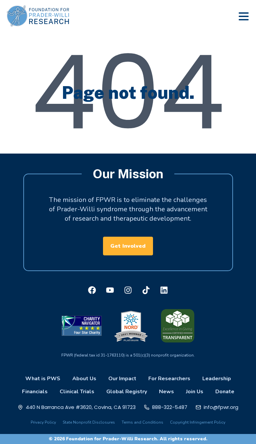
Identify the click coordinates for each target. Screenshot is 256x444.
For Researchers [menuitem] (169, 378)
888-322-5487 (169, 407)
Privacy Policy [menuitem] (43, 422)
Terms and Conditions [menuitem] (142, 422)
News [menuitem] (166, 391)
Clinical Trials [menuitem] (77, 391)
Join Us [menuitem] (194, 391)
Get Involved (128, 246)
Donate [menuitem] (224, 391)
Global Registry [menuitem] (126, 391)
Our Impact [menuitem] (122, 378)
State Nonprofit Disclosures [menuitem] (89, 422)
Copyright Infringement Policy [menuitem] (197, 422)
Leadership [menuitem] (216, 378)
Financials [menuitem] (35, 391)
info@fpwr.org (221, 407)
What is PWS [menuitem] (42, 378)
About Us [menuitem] (84, 378)
